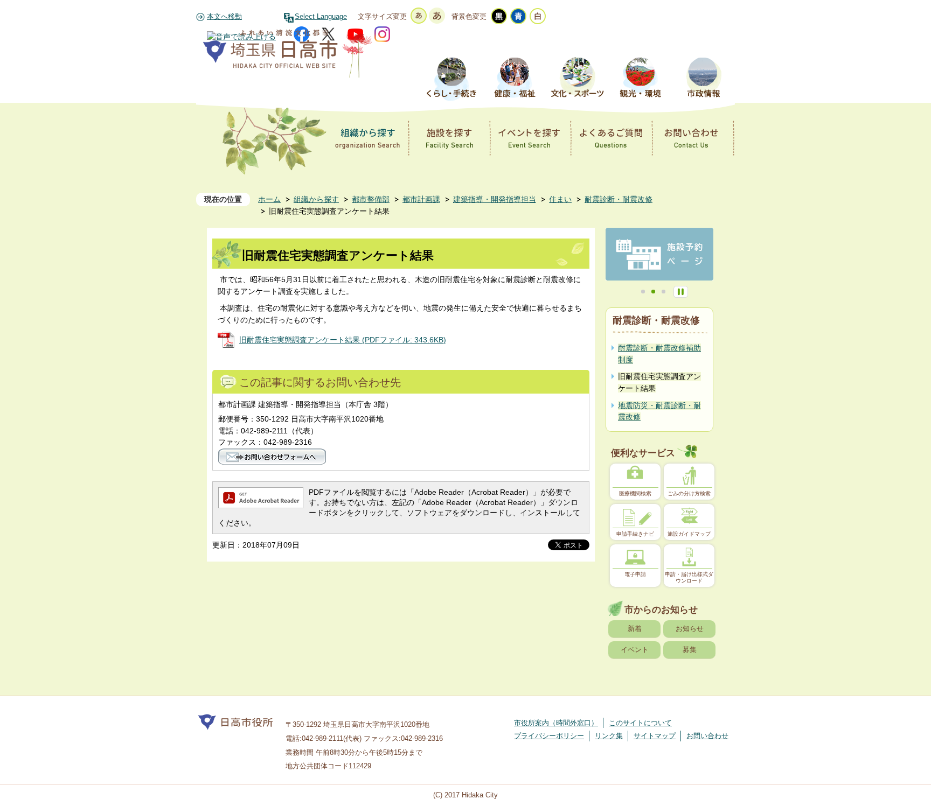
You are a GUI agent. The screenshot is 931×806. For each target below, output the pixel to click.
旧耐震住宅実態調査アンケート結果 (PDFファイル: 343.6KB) (342, 339)
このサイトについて (640, 723)
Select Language (321, 16)
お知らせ (690, 629)
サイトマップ (655, 736)
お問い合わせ (707, 736)
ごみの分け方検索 (689, 493)
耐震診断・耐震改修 (618, 199)
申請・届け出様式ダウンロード (689, 577)
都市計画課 (421, 199)
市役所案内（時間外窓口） (556, 723)
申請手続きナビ (635, 534)
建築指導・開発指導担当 (494, 199)
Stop (680, 292)
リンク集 (609, 736)
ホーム (269, 199)
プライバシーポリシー (549, 736)
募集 (690, 650)
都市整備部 (371, 199)
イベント (635, 650)
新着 (635, 629)
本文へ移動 (224, 16)
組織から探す (316, 199)
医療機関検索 (635, 493)
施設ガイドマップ (689, 534)
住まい (560, 199)
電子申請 (635, 574)
